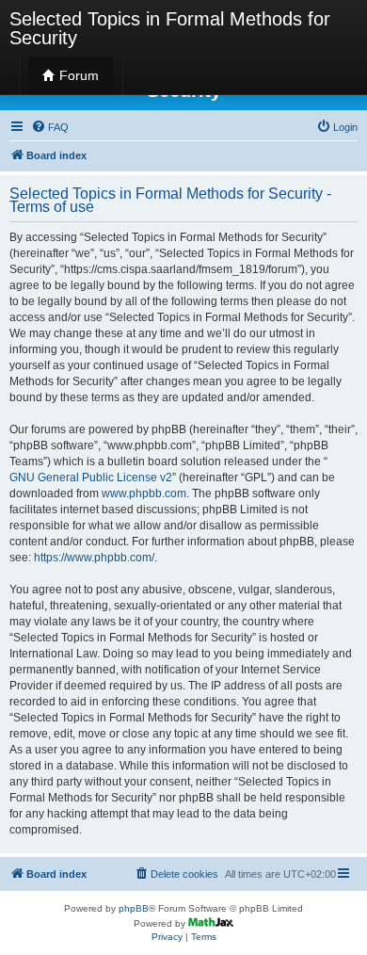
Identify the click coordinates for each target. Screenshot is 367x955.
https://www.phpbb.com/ (94, 557)
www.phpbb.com (144, 493)
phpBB (134, 908)
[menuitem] (50, 127)
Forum (77, 75)
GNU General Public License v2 (90, 477)
